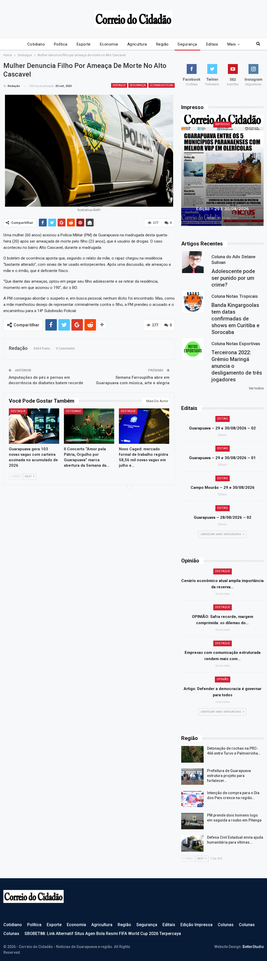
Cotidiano (36, 44)
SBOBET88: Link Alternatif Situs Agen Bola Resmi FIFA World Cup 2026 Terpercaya (103, 933)
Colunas (226, 924)
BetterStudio (253, 947)
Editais (212, 44)
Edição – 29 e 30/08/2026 (222, 208)
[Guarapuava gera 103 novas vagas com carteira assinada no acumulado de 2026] (34, 426)
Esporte (84, 44)
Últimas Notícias (161, 85)
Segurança (187, 44)
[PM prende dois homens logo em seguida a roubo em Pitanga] (192, 821)
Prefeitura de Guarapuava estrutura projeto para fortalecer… (229, 776)
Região (162, 44)
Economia (109, 44)
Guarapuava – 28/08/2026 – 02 (222, 517)
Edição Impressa (196, 924)
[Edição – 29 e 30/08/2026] (222, 170)
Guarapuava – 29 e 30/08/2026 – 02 (222, 428)
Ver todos (256, 388)
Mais (231, 44)
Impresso (222, 124)
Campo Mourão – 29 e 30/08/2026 (222, 487)
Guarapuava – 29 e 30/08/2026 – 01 (222, 458)
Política (61, 44)
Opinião (222, 679)
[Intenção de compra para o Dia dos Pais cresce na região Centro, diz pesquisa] (192, 799)
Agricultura (137, 44)
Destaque (119, 85)
